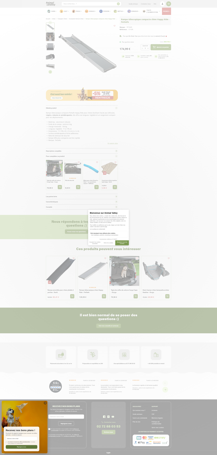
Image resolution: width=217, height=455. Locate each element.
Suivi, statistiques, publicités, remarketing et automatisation (104, 235)
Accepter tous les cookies (122, 242)
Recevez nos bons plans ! (20, 430)
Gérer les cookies (108, 242)
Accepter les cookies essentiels (94, 242)
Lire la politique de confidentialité (97, 229)
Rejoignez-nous (21, 447)
